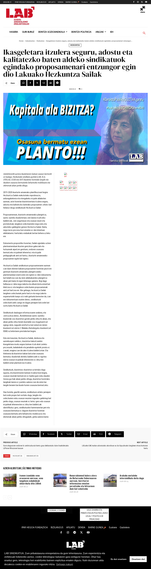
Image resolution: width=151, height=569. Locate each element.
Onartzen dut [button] (138, 559)
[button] (144, 33)
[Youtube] (146, 2)
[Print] (51, 83)
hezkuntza (17, 456)
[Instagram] (138, 2)
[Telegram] (57, 83)
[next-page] (10, 497)
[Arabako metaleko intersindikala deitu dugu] (110, 480)
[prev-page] (5, 497)
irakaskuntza (32, 456)
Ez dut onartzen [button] (119, 559)
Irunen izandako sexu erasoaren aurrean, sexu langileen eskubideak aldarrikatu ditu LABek (31, 479)
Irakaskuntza (30, 41)
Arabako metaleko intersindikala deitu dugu (132, 477)
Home (21, 41)
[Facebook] (134, 2)
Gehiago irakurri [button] (64, 564)
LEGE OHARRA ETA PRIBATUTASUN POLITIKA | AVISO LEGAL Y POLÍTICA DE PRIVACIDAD (94, 514)
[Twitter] (142, 2)
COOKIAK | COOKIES (56, 510)
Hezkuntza (40, 41)
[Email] (44, 83)
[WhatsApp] (23, 83)
